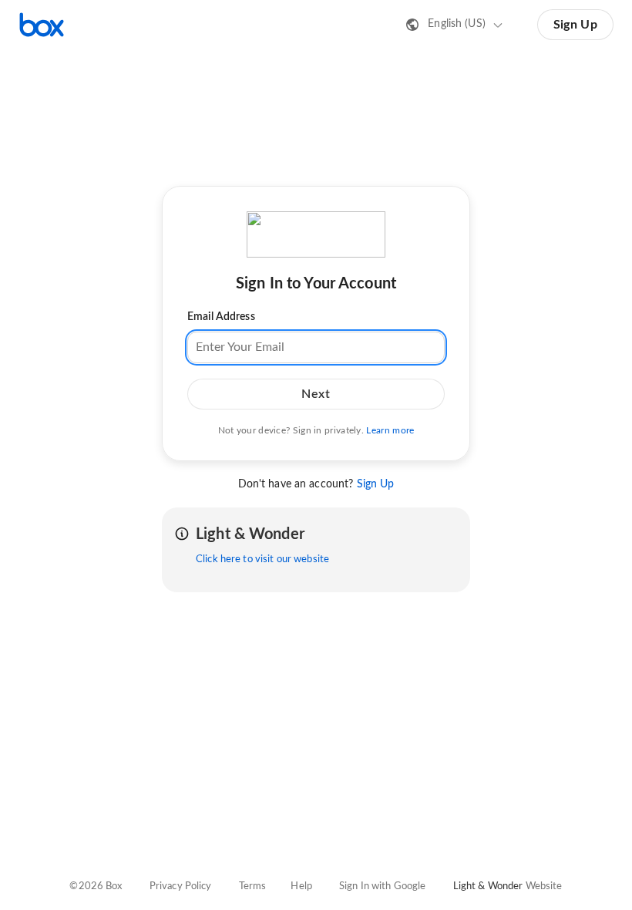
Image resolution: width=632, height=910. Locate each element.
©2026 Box (95, 886)
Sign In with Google (382, 886)
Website (544, 886)
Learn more (390, 430)
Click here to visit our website (262, 559)
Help (301, 886)
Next (315, 394)
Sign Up (575, 25)
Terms (253, 886)
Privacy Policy (181, 886)
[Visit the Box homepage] (41, 24)
